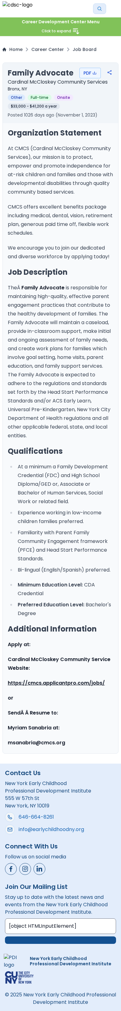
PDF (87, 73)
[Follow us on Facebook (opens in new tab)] (11, 869)
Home (16, 49)
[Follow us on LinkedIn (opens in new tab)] (39, 869)
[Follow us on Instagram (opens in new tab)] (25, 869)
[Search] (99, 8)
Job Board (84, 49)
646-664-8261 (36, 816)
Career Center (47, 49)
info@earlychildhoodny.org (51, 829)
